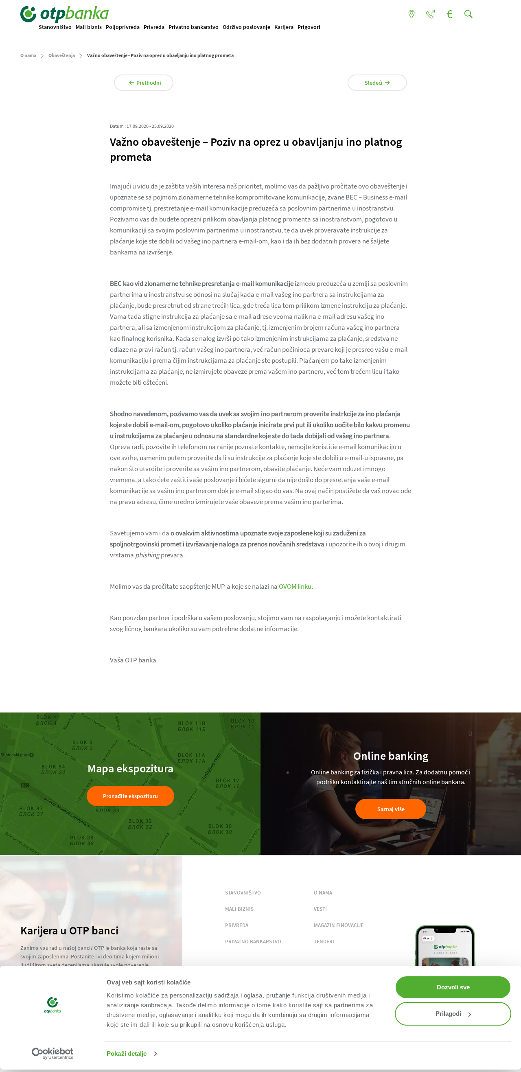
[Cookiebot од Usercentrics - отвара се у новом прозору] (52, 1054)
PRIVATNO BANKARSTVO (253, 941)
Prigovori (309, 27)
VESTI (320, 908)
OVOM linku (295, 586)
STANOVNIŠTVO (243, 892)
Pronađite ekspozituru (130, 796)
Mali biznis (89, 27)
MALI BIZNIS (239, 908)
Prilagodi (448, 1013)
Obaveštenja (61, 55)
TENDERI (324, 941)
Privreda (154, 27)
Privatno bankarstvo (194, 27)
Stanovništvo (55, 27)
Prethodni (148, 82)
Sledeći (374, 82)
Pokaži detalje (127, 1053)
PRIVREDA (236, 925)
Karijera (283, 27)
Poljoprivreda (123, 27)
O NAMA (323, 892)
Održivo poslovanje (246, 27)
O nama (28, 55)
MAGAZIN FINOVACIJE (338, 925)
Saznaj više (391, 809)
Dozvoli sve (453, 987)
